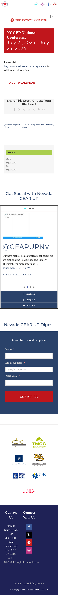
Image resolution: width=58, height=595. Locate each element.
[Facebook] (29, 527)
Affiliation (12, 376)
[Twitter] (29, 535)
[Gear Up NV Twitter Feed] (36, 4)
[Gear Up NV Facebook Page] (49, 4)
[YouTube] (29, 542)
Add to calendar (22, 82)
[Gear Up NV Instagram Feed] (42, 4)
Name (10, 349)
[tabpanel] (29, 251)
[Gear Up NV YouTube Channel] (55, 4)
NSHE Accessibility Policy (29, 583)
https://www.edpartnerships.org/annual (25, 66)
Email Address (15, 362)
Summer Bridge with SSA (12, 125)
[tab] (29, 208)
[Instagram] (29, 550)
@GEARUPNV (26, 254)
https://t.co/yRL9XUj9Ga (33, 263)
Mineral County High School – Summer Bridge (37, 126)
